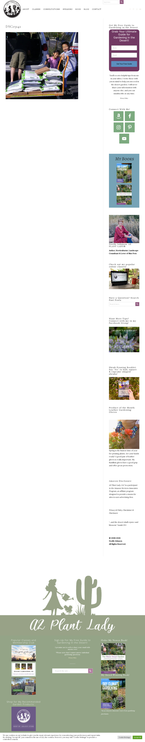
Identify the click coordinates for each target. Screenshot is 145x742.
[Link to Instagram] (137, 9)
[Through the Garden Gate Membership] (23, 653)
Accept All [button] (137, 737)
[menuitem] (16, 9)
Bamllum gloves (115, 462)
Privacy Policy (124, 98)
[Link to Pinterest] (133, 9)
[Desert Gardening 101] (23, 669)
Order (104, 640)
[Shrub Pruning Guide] (23, 686)
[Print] (12, 9)
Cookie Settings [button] (124, 737)
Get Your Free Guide (124, 64)
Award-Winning (113, 675)
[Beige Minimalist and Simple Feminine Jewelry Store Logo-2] (23, 719)
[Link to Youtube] (140, 9)
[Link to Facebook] (130, 9)
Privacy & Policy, (116, 510)
